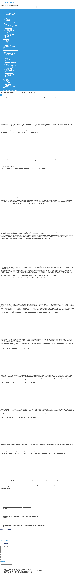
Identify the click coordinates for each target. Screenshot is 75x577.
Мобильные (6, 47)
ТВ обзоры (7, 36)
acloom (1, 540)
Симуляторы (8, 19)
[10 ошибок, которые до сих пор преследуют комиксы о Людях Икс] (6, 515)
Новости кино (8, 28)
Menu (1, 10)
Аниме (6, 24)
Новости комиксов (9, 29)
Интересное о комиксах (11, 25)
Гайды (4, 23)
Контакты (5, 48)
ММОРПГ (7, 18)
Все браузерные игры (10, 22)
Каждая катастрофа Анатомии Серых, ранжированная (17, 571)
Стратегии (7, 20)
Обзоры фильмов (9, 31)
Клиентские (6, 39)
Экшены (7, 17)
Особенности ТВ (9, 33)
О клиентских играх (9, 14)
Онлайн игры (8, 2)
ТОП (6, 37)
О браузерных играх (10, 13)
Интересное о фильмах (10, 26)
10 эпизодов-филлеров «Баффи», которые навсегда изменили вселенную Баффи (24, 525)
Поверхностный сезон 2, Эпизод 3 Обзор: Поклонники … (17, 569)
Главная (5, 12)
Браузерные (6, 15)
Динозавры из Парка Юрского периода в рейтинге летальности (20, 498)
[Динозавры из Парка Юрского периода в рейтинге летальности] (6, 496)
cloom (9, 95)
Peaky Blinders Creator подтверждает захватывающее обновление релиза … (23, 570)
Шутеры (7, 41)
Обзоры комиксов (9, 30)
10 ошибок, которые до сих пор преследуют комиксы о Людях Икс (20, 516)
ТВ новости (8, 35)
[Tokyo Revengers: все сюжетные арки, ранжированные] (6, 506)
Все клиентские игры (10, 46)
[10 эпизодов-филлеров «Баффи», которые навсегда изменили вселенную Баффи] (6, 524)
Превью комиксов (9, 34)
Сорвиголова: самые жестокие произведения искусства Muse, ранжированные (24, 573)
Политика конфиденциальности (10, 50)
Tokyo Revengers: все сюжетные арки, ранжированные (17, 507)
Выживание (8, 45)
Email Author (6, 540)
